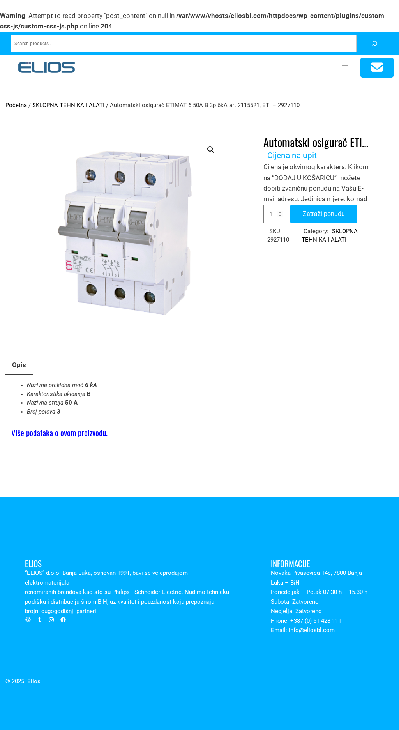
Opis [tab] (19, 365)
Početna (16, 105)
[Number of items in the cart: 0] (377, 68)
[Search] (374, 43)
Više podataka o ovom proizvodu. (59, 432)
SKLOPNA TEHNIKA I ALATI (68, 105)
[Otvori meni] (345, 67)
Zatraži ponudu (324, 213)
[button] (211, 150)
